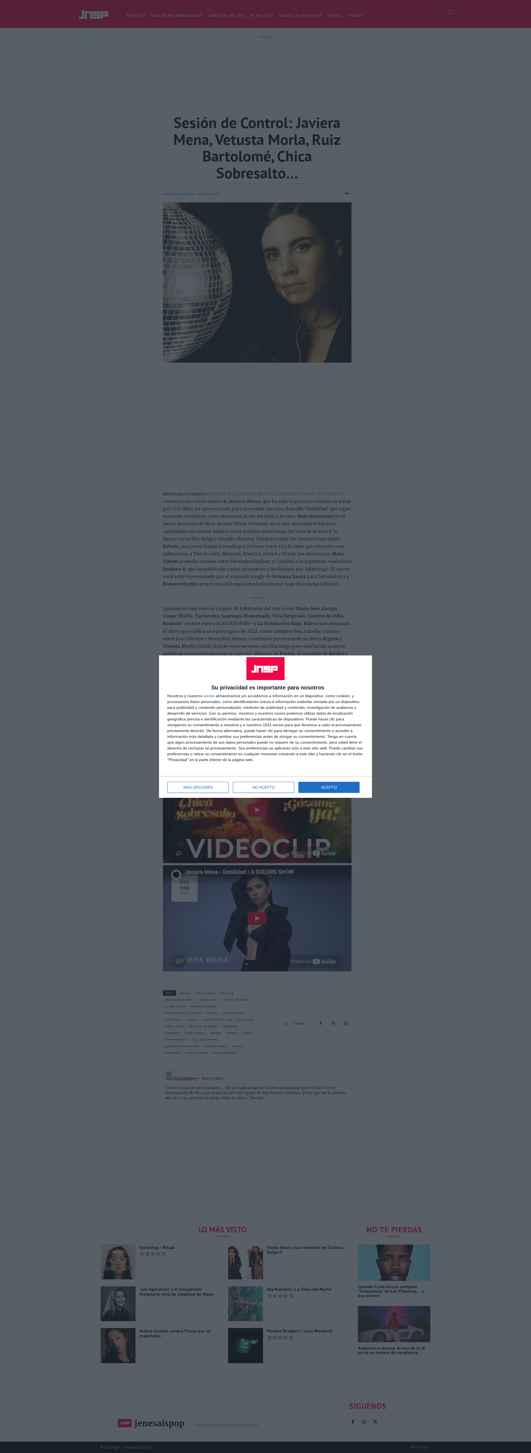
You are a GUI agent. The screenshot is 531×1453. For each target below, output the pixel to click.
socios (209, 696)
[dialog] (265, 726)
